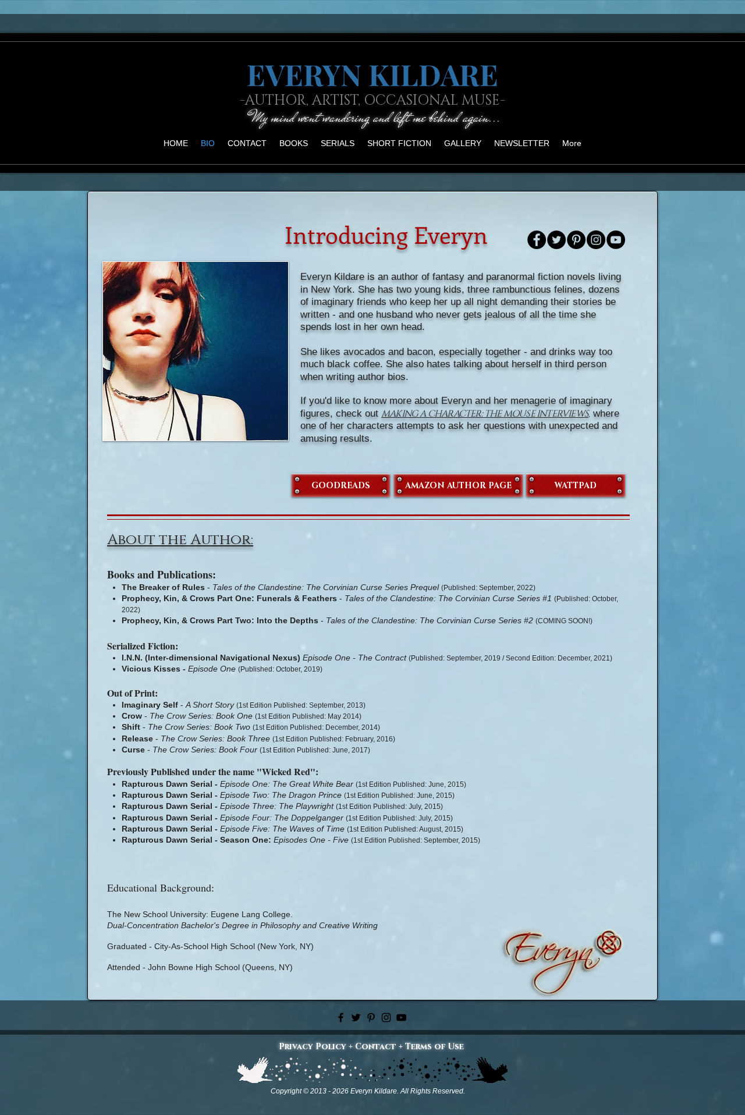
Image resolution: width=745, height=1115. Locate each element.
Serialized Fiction (141, 645)
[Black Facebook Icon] (341, 1017)
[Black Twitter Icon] (356, 1017)
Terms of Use (434, 1046)
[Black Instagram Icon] (386, 1017)
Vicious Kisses (151, 668)
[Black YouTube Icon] (401, 1017)
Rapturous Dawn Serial (167, 784)
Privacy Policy (312, 1046)
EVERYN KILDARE (372, 74)
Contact (375, 1046)
